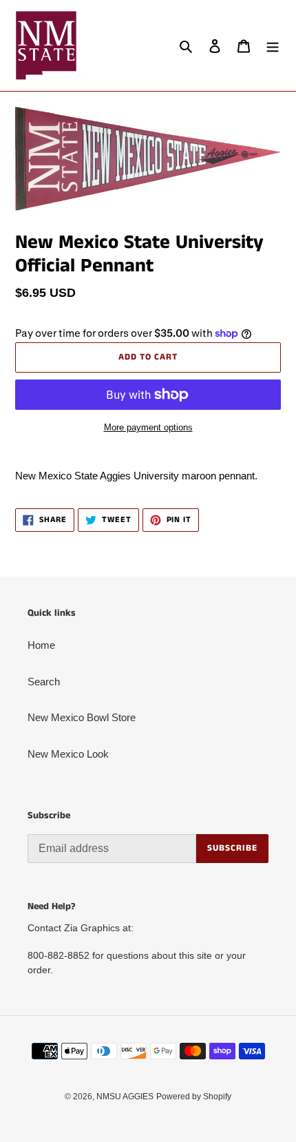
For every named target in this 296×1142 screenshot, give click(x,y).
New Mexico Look (68, 754)
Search (44, 681)
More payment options (148, 427)
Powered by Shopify (193, 1096)
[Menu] (272, 46)
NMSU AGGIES (125, 1096)
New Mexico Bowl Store (82, 717)
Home (41, 645)
